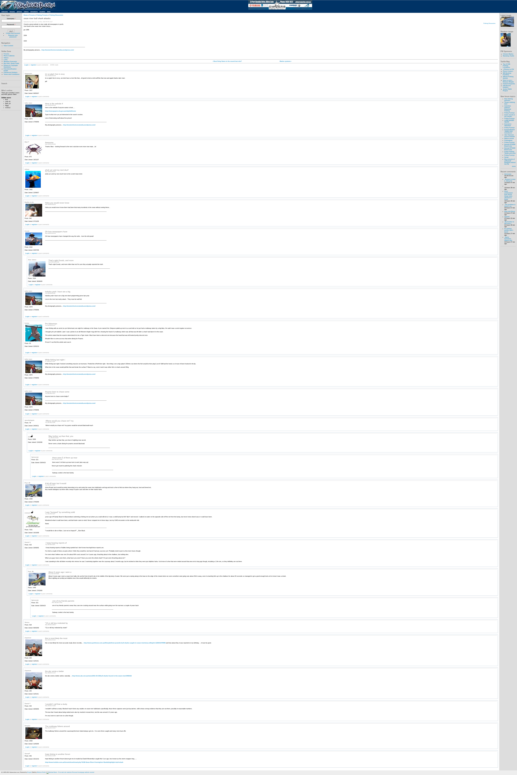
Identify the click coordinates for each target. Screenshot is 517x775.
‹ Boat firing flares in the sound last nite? (227, 61)
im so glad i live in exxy (55, 74)
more (514, 166)
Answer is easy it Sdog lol (509, 180)
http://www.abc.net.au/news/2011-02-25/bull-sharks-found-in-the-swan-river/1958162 (102, 676)
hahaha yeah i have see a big (57, 292)
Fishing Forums (42, 15)
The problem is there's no (509, 205)
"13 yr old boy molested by (56, 623)
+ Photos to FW (508, 69)
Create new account (13, 33)
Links (6, 59)
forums (12, 12)
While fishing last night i (55, 360)
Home (26, 15)
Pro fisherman (51, 324)
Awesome (49, 143)
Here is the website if (54, 104)
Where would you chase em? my (59, 421)
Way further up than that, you (60, 436)
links (48, 12)
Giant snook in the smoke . (509, 115)
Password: (11, 24)
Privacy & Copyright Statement (11, 66)
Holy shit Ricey (509, 211)
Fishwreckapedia (509, 84)
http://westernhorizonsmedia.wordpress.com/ (57, 50)
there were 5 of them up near (64, 458)
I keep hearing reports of (56, 543)
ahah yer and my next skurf (56, 170)
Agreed (506, 216)
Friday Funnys (509, 113)
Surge (506, 157)
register (33, 65)
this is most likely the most (56, 638)
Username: (11, 18)
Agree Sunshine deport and (508, 238)
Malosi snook (509, 138)
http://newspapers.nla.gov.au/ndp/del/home (60, 111)
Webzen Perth (41, 772)
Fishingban (508, 140)
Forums (6, 54)
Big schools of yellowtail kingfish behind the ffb (510, 161)
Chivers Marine (508, 54)
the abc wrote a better (54, 671)
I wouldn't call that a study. (56, 704)
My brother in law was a (509, 222)
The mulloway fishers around (57, 726)
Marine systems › (286, 61)
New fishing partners (508, 99)
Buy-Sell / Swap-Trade (11, 63)
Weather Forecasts (10, 61)
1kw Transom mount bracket (509, 135)
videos (26, 12)
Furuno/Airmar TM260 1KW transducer (509, 131)
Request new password (13, 36)
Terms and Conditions (11, 74)
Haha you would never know (57, 203)
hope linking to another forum (57, 754)
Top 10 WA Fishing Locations (506, 65)
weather (42, 12)
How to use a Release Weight (508, 81)
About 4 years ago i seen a (59, 572)
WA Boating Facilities (507, 73)
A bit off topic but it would (55, 483)
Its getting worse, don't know (508, 230)
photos (19, 12)
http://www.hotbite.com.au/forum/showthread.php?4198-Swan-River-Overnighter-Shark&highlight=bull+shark (84, 762)
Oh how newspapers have (56, 232)
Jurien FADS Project (507, 90)
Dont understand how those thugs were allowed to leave (508, 195)
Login (26, 65)
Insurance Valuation (507, 124)
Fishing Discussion (56, 15)
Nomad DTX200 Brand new (509, 145)
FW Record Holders (10, 72)
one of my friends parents (63, 601)
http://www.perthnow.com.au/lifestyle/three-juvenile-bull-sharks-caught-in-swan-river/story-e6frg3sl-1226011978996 (125, 643)
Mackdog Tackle (508, 56)
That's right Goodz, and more (61, 260)
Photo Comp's (508, 71)
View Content (8, 45)
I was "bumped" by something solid (60, 512)
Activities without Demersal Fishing (507, 108)
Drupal (29, 772)
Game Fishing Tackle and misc (510, 152)
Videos (6, 58)
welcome (4, 12)
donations (34, 12)
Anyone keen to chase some (57, 392)
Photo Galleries (9, 56)
